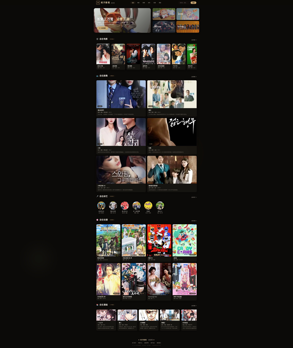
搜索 (193, 2)
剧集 (144, 2)
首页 (133, 2)
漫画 (160, 2)
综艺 (149, 2)
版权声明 (146, 342)
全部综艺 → (194, 197)
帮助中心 (140, 342)
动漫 (155, 2)
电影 (138, 2)
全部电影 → (194, 40)
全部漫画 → (194, 305)
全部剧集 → (194, 76)
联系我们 (159, 342)
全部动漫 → (194, 220)
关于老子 (134, 342)
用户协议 (153, 342)
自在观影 (103, 28)
